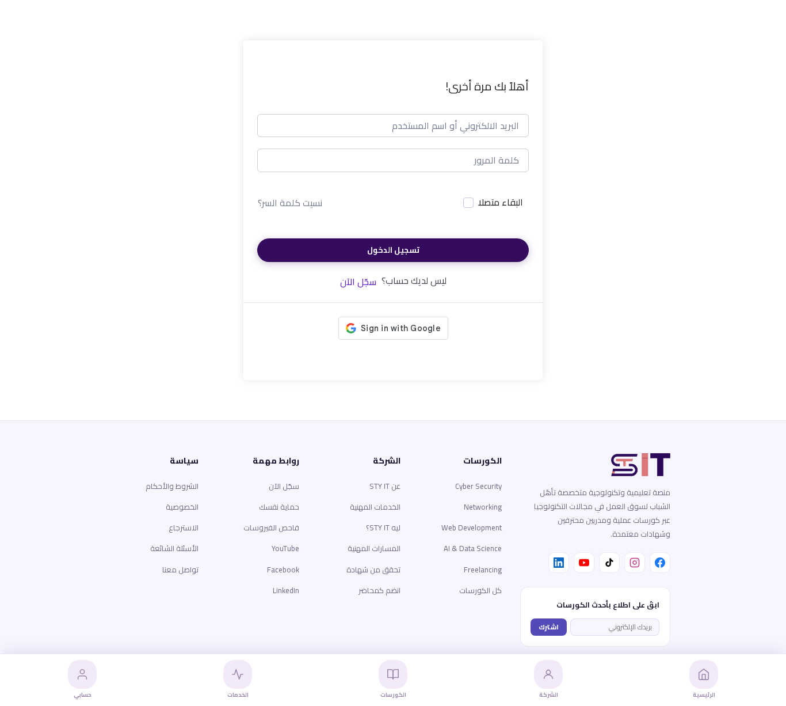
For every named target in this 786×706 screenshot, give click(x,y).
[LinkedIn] (558, 562)
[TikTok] (609, 562)
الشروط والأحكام (172, 486)
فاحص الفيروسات (271, 527)
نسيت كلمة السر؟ (290, 203)
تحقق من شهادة (373, 569)
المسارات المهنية (374, 548)
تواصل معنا (180, 569)
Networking (483, 507)
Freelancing (483, 569)
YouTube (285, 548)
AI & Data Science (473, 548)
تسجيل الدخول (393, 249)
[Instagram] (634, 562)
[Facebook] (660, 562)
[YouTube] (584, 562)
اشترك (549, 626)
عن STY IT (384, 486)
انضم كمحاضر (379, 590)
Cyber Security (478, 486)
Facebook (283, 569)
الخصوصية (182, 507)
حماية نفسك (279, 507)
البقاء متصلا (500, 202)
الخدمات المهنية (375, 507)
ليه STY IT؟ (383, 527)
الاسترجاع (184, 527)
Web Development (471, 527)
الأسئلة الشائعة (174, 548)
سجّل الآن (358, 282)
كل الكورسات (480, 590)
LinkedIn (286, 590)
